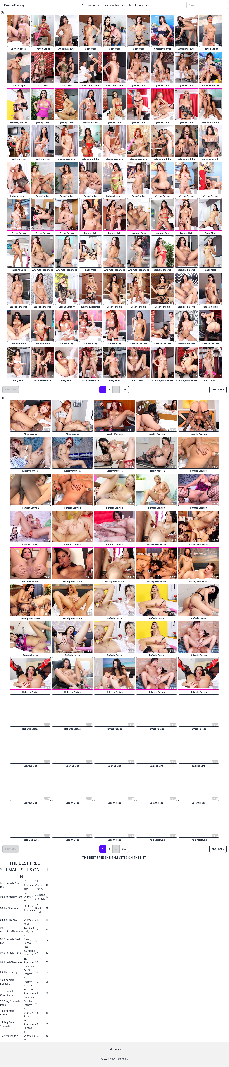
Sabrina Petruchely (90, 85)
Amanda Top (66, 343)
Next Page (218, 389)
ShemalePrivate (13, 896)
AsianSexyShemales (11, 931)
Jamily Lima (138, 85)
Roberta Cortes (199, 655)
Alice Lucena (42, 85)
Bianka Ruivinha (66, 159)
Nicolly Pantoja (114, 433)
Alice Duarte (138, 380)
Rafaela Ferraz (114, 618)
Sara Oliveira (72, 802)
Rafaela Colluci (210, 306)
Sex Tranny (10, 919)
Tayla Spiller (42, 196)
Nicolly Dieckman (156, 544)
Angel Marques (66, 48)
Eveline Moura (114, 306)
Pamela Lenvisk (198, 470)
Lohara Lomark (210, 159)
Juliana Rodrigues (90, 306)
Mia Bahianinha (210, 122)
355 (124, 389)
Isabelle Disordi (162, 269)
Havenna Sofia (138, 233)
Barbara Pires (90, 122)
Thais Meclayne (30, 839)
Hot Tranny (10, 971)
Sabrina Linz (30, 765)
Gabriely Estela (18, 48)
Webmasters (114, 1048)
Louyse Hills (90, 233)
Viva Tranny (11, 1035)
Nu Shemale (11, 908)
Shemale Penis (12, 952)
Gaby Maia (90, 48)
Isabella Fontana (138, 343)
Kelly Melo (18, 380)
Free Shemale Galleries (29, 992)
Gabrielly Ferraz (162, 48)
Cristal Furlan (162, 196)
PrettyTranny (14, 5)
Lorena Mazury (67, 306)
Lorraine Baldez (30, 581)
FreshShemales (13, 962)
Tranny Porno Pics (28, 942)
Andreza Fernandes (42, 269)
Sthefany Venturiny (162, 380)
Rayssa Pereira (114, 728)
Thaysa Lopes (42, 48)
